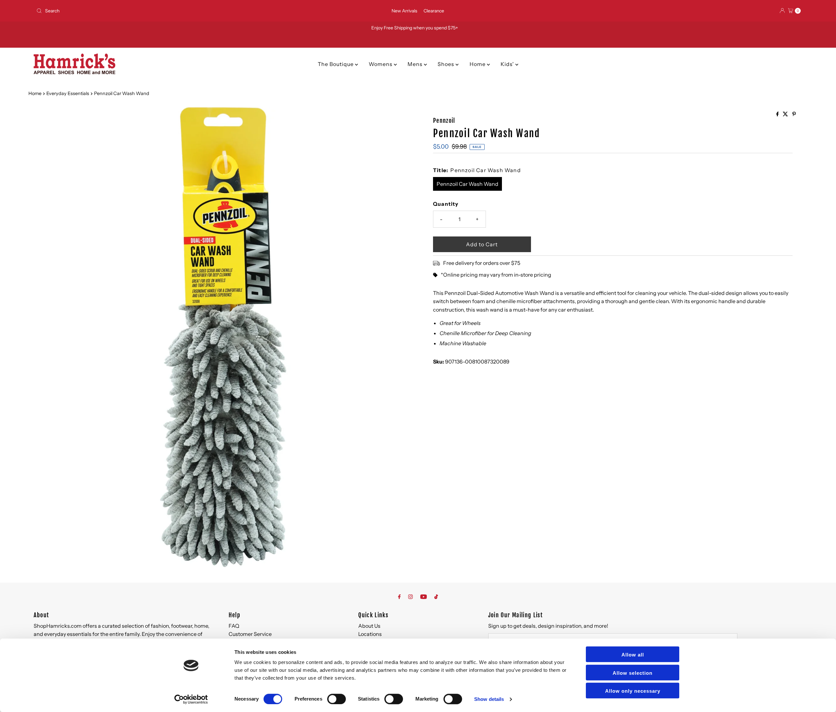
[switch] (336, 699)
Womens (381, 64)
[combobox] (160, 10)
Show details (489, 699)
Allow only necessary (632, 691)
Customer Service (250, 634)
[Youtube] (423, 596)
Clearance (434, 11)
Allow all (632, 654)
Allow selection (632, 673)
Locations (370, 634)
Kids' (508, 64)
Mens (416, 64)
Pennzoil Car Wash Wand (467, 184)
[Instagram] (410, 596)
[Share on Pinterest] (794, 114)
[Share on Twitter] (786, 114)
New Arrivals (404, 11)
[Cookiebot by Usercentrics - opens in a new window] (191, 699)
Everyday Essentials (67, 93)
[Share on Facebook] (778, 114)
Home (478, 64)
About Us (369, 626)
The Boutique (336, 64)
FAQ (234, 626)
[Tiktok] (436, 596)
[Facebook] (399, 596)
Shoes (447, 64)
